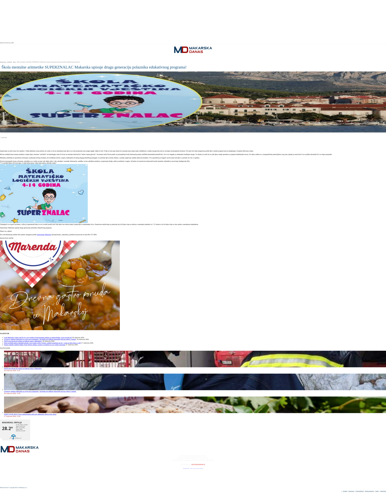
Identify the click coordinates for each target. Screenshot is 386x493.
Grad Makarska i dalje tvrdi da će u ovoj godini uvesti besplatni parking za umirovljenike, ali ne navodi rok (38, 337)
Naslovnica (3, 62)
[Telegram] (46, 143)
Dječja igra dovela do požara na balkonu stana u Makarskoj (23, 341)
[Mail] (368, 43)
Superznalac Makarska (44, 234)
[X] (25, 143)
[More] (53, 143)
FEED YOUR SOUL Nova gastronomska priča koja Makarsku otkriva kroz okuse (30, 414)
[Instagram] (365, 43)
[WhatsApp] (32, 143)
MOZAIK (9, 62)
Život (14, 62)
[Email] (39, 143)
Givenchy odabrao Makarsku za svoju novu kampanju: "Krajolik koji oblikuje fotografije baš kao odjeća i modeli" (40, 391)
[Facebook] (363, 43)
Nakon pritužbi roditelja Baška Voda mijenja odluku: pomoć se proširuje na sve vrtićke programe (34, 345)
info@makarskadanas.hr (198, 464)
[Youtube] (370, 43)
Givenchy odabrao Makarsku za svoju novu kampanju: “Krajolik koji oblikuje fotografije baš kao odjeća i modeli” (40, 339)
